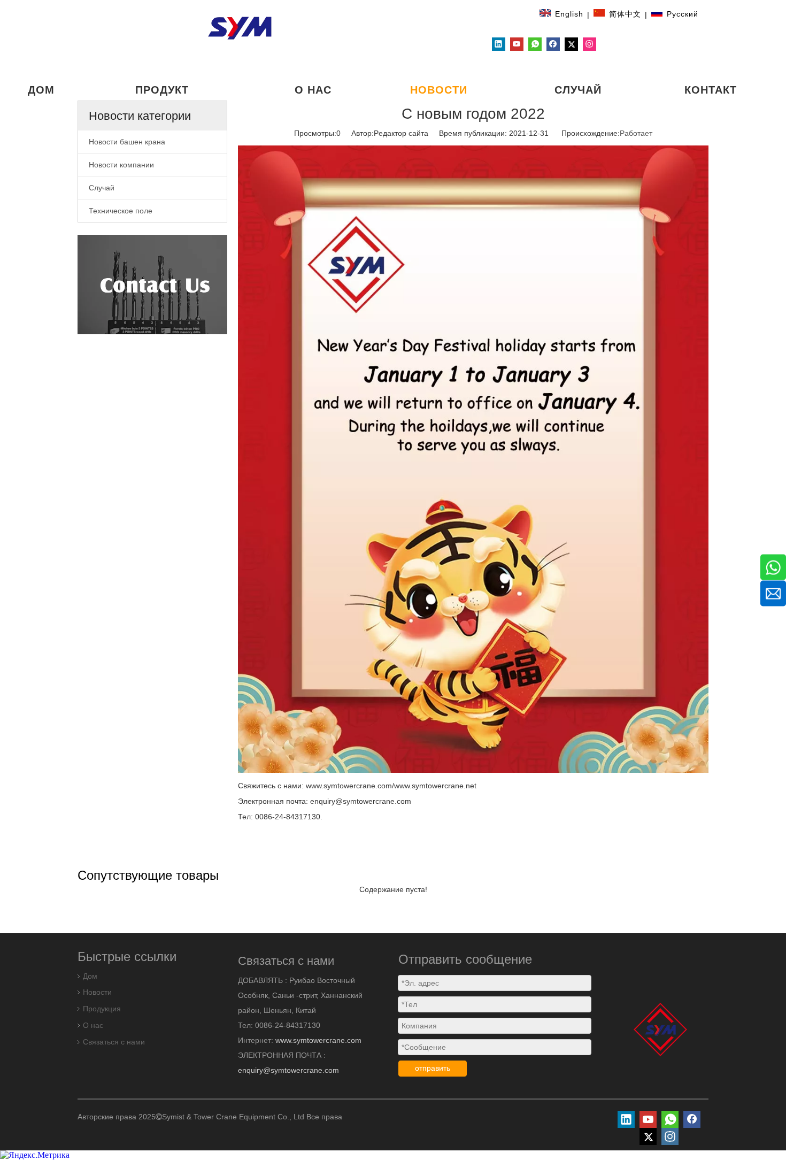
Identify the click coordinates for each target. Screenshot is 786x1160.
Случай (101, 187)
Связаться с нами (114, 1042)
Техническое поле (120, 210)
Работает (636, 133)
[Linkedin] (498, 44)
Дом (90, 976)
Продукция (102, 1008)
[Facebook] (553, 44)
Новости (97, 992)
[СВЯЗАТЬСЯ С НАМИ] (152, 284)
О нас (93, 1025)
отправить (432, 1068)
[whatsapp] (535, 44)
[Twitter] (571, 44)
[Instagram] (589, 44)
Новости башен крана (127, 141)
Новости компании (121, 164)
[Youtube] (516, 44)
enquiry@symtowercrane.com (288, 1070)
